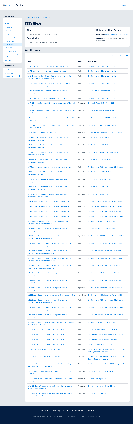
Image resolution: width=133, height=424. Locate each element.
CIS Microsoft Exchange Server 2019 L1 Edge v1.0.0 (106, 364)
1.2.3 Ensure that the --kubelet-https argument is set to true (49, 167)
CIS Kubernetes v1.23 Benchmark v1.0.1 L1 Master (105, 201)
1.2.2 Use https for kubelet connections (42, 132)
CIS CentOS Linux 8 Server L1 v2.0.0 (100, 344)
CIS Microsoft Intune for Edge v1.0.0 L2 (101, 386)
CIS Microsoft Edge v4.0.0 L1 (98, 379)
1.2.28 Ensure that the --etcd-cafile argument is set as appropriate (51, 295)
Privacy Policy (72, 416)
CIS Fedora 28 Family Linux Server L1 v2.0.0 (103, 339)
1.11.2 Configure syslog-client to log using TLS (44, 356)
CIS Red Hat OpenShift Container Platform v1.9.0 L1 (106, 132)
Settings (124, 5)
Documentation (77, 411)
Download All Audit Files (12, 56)
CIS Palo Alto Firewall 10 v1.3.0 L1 (99, 137)
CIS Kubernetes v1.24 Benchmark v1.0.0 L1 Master (105, 211)
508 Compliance (94, 416)
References (36, 17)
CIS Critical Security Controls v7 (116, 34)
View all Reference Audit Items (115, 56)
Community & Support (60, 411)
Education (90, 411)
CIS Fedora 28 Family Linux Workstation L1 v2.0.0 (105, 334)
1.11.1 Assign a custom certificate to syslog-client (45, 349)
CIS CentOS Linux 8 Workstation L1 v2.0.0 (102, 329)
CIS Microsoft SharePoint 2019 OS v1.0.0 (102, 118)
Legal (82, 416)
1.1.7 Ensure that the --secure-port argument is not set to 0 (49, 71)
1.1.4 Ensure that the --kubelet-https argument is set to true (49, 66)
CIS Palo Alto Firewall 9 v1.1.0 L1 (99, 145)
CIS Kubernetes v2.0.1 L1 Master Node (101, 221)
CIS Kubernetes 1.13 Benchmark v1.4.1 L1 (102, 66)
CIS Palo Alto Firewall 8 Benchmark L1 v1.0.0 (103, 152)
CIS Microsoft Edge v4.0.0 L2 (98, 393)
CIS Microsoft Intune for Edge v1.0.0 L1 (101, 371)
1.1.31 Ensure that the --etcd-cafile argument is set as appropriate (51, 98)
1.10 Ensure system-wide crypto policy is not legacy (46, 329)
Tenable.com (43, 411)
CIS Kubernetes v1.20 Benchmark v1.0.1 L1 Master (105, 167)
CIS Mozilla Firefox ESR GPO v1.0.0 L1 (101, 103)
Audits (19, 5)
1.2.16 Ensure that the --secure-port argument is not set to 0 (49, 201)
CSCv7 (44, 17)
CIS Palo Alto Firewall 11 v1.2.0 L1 (99, 160)
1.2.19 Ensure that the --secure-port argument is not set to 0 (49, 216)
